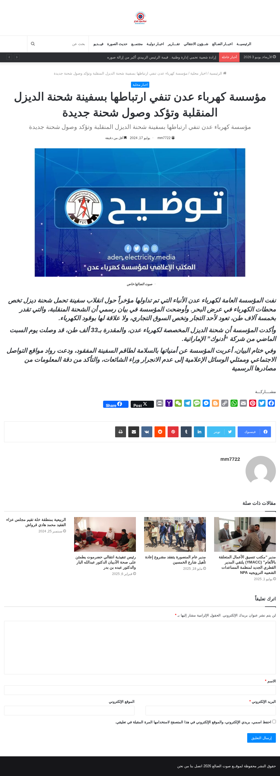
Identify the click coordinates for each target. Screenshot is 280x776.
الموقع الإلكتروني (122, 702)
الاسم (270, 681)
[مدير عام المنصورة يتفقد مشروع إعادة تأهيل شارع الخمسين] (175, 534)
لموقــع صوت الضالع (227, 766)
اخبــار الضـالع (222, 44)
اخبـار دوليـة (155, 44)
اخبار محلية (198, 73)
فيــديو (98, 44)
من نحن (183, 766)
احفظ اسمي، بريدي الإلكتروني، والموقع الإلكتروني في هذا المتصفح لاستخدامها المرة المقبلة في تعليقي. (193, 722)
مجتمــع (137, 44)
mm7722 (230, 459)
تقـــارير (174, 44)
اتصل (198, 766)
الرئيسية (216, 73)
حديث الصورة (117, 44)
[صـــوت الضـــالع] (140, 17)
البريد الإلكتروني (262, 702)
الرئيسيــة (244, 44)
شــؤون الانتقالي (196, 44)
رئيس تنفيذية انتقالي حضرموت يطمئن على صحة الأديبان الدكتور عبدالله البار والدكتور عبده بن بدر (105, 562)
